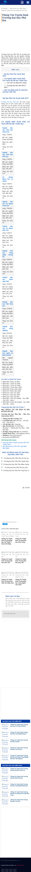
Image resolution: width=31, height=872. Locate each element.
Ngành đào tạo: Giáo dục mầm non (7, 130)
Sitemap (18, 860)
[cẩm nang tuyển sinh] (22, 2)
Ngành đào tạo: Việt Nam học (7, 304)
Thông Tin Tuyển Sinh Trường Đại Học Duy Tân (20, 560)
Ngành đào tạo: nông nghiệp (7, 328)
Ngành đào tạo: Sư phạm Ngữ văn (7, 228)
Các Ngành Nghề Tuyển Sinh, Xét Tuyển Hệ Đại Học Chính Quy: (15, 79)
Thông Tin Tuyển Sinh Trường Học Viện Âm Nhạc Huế (7, 581)
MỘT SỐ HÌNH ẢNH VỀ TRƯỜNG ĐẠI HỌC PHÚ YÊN (15, 91)
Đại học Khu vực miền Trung (18, 8)
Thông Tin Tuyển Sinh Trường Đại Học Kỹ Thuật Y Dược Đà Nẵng (6, 541)
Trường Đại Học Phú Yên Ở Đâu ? (15, 86)
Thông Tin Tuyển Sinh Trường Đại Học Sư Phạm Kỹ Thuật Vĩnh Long (19, 793)
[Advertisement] (15, 38)
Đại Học (5, 8)
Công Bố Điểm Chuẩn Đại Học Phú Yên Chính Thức (16, 443)
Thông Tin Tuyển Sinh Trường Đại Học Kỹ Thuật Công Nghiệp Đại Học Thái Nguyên (19, 757)
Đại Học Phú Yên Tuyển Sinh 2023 (14, 75)
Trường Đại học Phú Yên (10, 102)
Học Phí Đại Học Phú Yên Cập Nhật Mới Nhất (15, 447)
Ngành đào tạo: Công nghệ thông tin (7, 254)
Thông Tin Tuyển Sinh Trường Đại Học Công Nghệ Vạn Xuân (20, 582)
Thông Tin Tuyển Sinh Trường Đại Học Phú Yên (14, 10)
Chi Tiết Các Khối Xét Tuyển (17, 83)
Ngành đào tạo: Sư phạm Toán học (7, 204)
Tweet (5, 524)
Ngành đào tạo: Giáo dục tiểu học (7, 154)
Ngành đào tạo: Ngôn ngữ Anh (7, 279)
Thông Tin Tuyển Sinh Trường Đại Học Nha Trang (20, 540)
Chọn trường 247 (20, 865)
